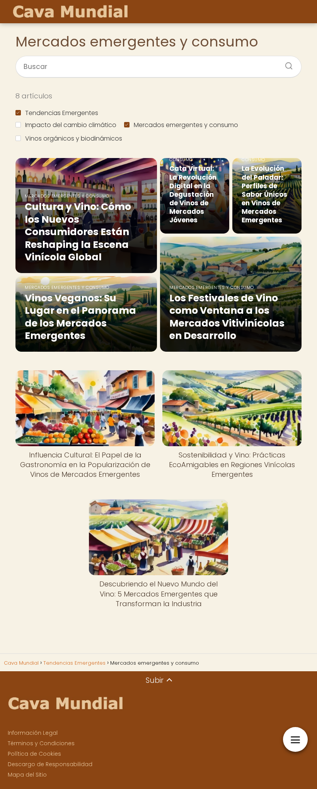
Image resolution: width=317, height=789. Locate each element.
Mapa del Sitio (27, 775)
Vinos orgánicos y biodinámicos (73, 138)
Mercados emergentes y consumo (186, 124)
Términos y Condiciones (41, 743)
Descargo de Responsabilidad (50, 764)
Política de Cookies (34, 754)
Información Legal (33, 733)
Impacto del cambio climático (70, 124)
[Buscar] (286, 63)
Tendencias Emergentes (61, 112)
